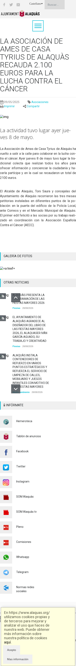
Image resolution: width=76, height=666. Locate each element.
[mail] (18, 5)
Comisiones (23, 541)
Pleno (20, 526)
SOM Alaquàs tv (26, 511)
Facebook (22, 451)
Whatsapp (22, 557)
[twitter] (11, 5)
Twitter (21, 466)
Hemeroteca (24, 421)
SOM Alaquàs (25, 496)
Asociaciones (39, 102)
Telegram (22, 572)
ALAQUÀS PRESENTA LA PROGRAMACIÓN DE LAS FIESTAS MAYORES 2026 (29, 298)
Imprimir (9, 106)
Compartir (33, 106)
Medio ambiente (21, 392)
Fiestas (16, 308)
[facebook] (4, 5)
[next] (15, 388)
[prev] (15, 297)
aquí (7, 642)
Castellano (35, 3)
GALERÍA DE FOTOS (18, 256)
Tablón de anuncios (28, 436)
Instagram (22, 481)
